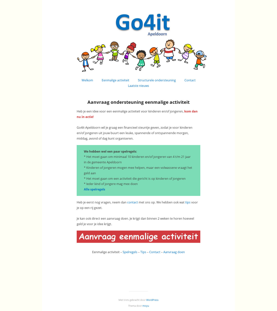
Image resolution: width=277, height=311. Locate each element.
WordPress (152, 300)
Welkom (87, 80)
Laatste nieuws (138, 86)
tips (188, 202)
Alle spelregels (94, 189)
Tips (143, 252)
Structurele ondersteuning (157, 80)
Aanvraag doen (174, 252)
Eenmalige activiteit (115, 80)
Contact (190, 80)
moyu (145, 305)
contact (132, 202)
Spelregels (130, 252)
